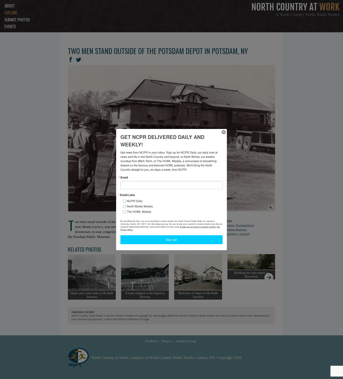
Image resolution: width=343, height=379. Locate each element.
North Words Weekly (140, 206)
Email (124, 177)
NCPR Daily (135, 201)
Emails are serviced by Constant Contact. (198, 226)
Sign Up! (171, 240)
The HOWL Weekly (139, 212)
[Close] (224, 132)
